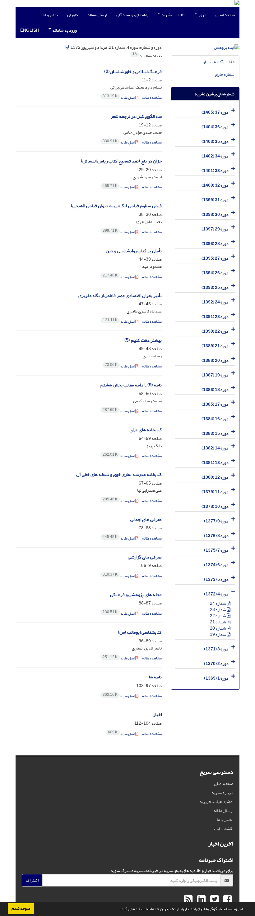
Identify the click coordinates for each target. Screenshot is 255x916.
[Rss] (188, 899)
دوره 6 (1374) (216, 565)
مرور (202, 15)
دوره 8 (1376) (216, 535)
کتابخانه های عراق (145, 429)
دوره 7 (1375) (216, 550)
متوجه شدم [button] (21, 908)
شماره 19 (218, 634)
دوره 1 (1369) (216, 678)
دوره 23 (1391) (215, 316)
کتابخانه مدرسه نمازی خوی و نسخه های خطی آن (119, 474)
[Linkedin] (200, 899)
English (29, 30)
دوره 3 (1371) (216, 649)
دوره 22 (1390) (215, 331)
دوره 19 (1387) (215, 375)
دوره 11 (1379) (215, 492)
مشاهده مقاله (152, 97)
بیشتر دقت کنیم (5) (143, 340)
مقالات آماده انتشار (218, 61)
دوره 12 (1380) (215, 477)
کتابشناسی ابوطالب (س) (140, 632)
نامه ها (155, 676)
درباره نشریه (222, 792)
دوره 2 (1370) (216, 663)
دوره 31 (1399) (215, 200)
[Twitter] (213, 899)
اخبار (157, 714)
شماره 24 (218, 603)
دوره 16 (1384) (215, 419)
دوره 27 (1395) (215, 258)
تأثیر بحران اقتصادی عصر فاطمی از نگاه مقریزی (120, 295)
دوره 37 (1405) (215, 112)
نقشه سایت (223, 828)
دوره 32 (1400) (215, 185)
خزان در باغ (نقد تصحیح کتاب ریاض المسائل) (121, 161)
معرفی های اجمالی (146, 519)
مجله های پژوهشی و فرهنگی (136, 594)
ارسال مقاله (97, 15)
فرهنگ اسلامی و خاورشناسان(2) (133, 71)
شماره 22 (218, 616)
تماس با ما (49, 15)
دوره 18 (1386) (215, 389)
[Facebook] (226, 899)
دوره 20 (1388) (215, 360)
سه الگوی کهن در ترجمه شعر (136, 116)
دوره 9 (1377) (216, 521)
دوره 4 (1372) (216, 594)
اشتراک (32, 880)
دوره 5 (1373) (216, 579)
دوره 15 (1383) (215, 433)
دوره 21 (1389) (215, 346)
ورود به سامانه (64, 30)
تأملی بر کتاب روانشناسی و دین (134, 250)
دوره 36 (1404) (215, 127)
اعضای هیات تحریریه (216, 801)
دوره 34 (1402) (215, 156)
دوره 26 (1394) (215, 273)
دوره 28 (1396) (215, 243)
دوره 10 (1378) (215, 506)
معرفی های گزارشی (145, 557)
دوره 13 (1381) (215, 462)
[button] (118, 909)
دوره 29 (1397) (215, 229)
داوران (72, 15)
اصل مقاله (119, 97)
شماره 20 (218, 628)
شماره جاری (224, 74)
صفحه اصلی (225, 15)
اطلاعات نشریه (173, 15)
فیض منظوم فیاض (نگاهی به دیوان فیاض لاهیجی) (116, 205)
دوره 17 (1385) (215, 404)
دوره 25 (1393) (215, 287)
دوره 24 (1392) (215, 302)
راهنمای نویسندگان (132, 15)
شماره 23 (218, 609)
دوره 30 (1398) (215, 214)
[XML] (68, 47)
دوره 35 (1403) (215, 141)
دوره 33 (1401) (215, 170)
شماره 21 (218, 622)
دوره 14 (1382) (215, 448)
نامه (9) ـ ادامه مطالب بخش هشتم (131, 385)
